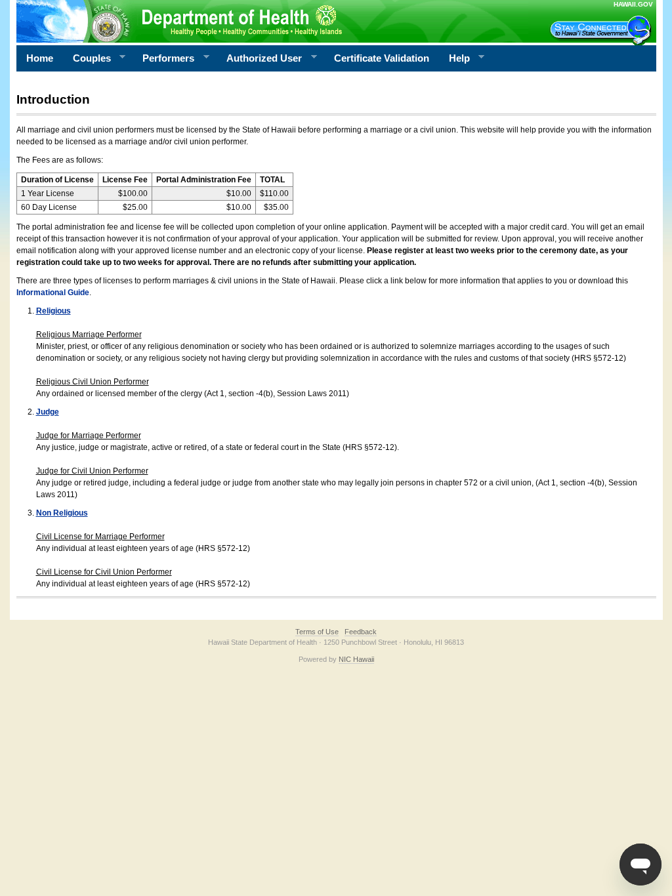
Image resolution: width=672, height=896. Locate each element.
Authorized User (259, 58)
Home (39, 58)
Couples (87, 58)
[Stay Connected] (602, 30)
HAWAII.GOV (633, 4)
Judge (47, 412)
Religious (53, 311)
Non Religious (62, 513)
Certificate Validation (381, 58)
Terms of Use (317, 632)
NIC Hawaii (356, 659)
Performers (163, 58)
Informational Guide (52, 292)
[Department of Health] (272, 21)
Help (454, 58)
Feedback (361, 632)
